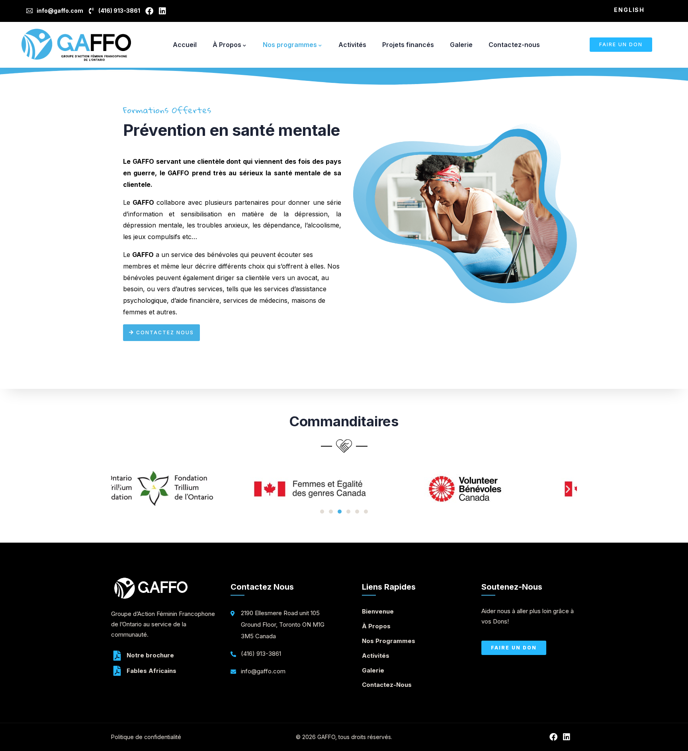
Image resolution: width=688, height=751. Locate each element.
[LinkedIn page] (163, 11)
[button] (120, 489)
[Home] (76, 45)
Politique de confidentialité (146, 736)
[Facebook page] (150, 11)
